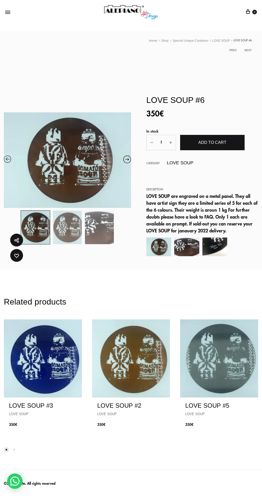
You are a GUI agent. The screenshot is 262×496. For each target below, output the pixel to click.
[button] (15, 481)
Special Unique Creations (190, 40)
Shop (165, 40)
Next (248, 50)
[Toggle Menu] (7, 12)
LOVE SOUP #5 (207, 405)
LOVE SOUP (221, 40)
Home (153, 40)
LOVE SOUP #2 (119, 405)
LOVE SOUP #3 (31, 405)
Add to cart (212, 142)
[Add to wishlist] (16, 255)
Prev (233, 50)
